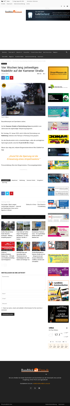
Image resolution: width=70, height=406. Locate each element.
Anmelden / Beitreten (32, 1)
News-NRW (4, 56)
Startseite (4, 52)
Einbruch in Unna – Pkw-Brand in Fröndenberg (35, 205)
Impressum (9, 3)
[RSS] (64, 6)
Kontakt (3, 3)
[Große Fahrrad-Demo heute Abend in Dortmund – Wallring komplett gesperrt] (8, 225)
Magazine (11, 56)
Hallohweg (22, 180)
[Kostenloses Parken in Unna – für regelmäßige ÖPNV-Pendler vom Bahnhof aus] (38, 225)
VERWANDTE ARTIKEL (15, 217)
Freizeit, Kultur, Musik (36, 52)
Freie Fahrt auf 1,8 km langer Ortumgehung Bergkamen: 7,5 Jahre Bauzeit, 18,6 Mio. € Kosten (22, 235)
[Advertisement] (35, 36)
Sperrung (4, 182)
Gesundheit (26, 52)
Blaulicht (18, 52)
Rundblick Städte (19, 56)
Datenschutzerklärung (19, 3)
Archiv (28, 3)
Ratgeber (55, 52)
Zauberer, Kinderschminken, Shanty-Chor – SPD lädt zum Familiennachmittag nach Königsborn (7, 256)
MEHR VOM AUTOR (32, 217)
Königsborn (40, 180)
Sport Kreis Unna (47, 52)
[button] (66, 52)
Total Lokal (11, 52)
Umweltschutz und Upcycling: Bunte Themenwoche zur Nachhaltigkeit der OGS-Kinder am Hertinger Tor (23, 256)
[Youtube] (67, 6)
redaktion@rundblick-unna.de (41, 383)
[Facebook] (61, 6)
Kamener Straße (31, 180)
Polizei (3, 229)
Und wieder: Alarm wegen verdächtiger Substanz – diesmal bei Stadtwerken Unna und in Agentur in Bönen (11, 207)
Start (2, 61)
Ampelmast (14, 180)
